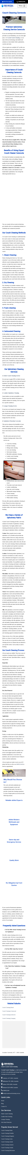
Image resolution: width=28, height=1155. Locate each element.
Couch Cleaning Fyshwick (8, 1014)
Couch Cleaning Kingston (7, 1136)
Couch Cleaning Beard (8, 1007)
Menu (21, 6)
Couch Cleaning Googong (8, 1018)
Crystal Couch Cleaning (13, 37)
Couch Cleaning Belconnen (8, 1150)
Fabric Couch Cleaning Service (12, 375)
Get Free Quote (7, 1)
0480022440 (21, 1)
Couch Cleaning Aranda (7, 1147)
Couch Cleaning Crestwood (9, 1011)
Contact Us (4, 1106)
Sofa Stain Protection (6, 1122)
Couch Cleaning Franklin (7, 1133)
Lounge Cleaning (5, 1119)
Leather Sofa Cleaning (6, 1116)
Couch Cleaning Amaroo (7, 1144)
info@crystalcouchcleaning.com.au (11, 1093)
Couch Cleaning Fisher (7, 1130)
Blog (2, 1103)
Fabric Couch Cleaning (7, 1113)
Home (2, 1100)
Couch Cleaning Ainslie (7, 1141)
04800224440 (19, 764)
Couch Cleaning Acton (6, 1139)
